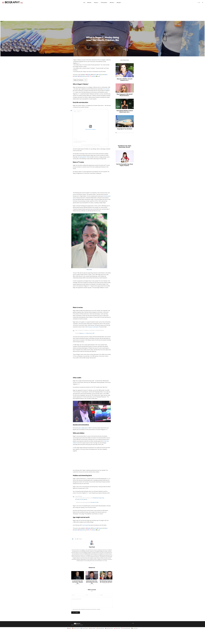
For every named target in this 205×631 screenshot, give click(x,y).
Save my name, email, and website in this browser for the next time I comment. (86, 609)
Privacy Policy (77, 624)
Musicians (96, 2)
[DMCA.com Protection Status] (77, 623)
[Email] (66, 71)
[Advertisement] (102, 13)
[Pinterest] (66, 68)
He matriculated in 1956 (83, 157)
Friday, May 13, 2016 (90, 333)
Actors (102, 34)
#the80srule (95, 497)
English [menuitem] (89, 74)
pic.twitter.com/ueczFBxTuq (81, 499)
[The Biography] (12, 2)
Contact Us (81, 624)
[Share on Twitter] (66, 66)
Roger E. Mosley (89, 269)
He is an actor (106, 89)
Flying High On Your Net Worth (124, 129)
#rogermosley (101, 497)
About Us (72, 624)
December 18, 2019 (94, 502)
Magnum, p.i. (82, 333)
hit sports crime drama (93, 327)
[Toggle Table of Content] (85, 80)
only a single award (82, 427)
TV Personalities (104, 2)
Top (133, 623)
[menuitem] (119, 2)
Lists (84, 2)
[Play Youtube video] (93, 412)
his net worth (86, 525)
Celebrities (89, 2)
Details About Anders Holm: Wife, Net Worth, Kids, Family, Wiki (92, 582)
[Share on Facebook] (66, 63)
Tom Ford (100, 43)
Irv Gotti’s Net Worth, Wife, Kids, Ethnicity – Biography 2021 (77, 582)
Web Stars (112, 2)
